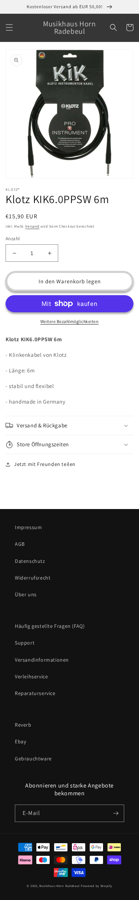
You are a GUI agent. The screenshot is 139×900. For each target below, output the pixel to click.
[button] (9, 27)
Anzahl (13, 238)
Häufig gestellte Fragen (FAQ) (50, 626)
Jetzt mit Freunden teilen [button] (45, 464)
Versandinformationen (42, 659)
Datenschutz (30, 561)
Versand (32, 226)
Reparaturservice (35, 693)
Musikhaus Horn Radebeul (59, 886)
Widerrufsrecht (32, 577)
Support (24, 642)
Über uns (26, 594)
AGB (20, 544)
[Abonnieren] (115, 813)
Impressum (28, 527)
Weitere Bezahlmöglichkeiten (69, 321)
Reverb (23, 724)
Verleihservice (31, 676)
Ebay (20, 741)
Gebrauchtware (33, 758)
